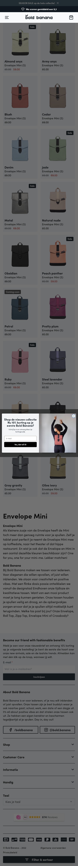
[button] (39, 17)
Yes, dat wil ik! (20, 444)
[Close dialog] (73, 416)
